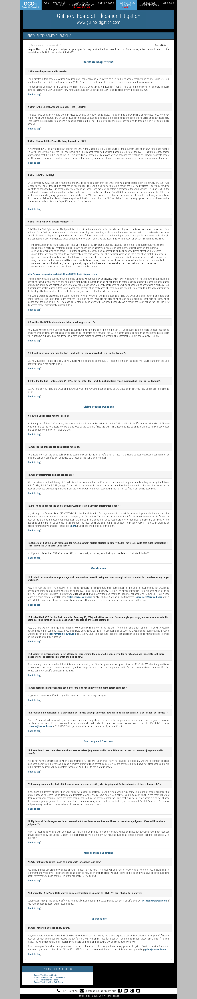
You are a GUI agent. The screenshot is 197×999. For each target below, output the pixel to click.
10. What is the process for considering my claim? (54, 446)
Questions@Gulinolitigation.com (100, 990)
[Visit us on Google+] (132, 990)
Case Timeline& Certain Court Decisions (81, 5)
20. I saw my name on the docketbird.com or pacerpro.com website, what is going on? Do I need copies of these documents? (93, 784)
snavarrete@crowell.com (148, 597)
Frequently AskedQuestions (126, 5)
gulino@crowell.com (155, 949)
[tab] (98, 107)
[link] (31, 5)
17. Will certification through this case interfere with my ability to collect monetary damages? (77, 687)
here (73, 525)
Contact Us (168, 2)
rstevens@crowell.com (80, 597)
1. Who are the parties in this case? (46, 71)
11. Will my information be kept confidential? (51, 474)
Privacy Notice (84, 996)
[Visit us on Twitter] (138, 990)
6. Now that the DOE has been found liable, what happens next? (61, 322)
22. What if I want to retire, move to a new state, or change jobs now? (64, 862)
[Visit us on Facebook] (120, 990)
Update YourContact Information (149, 3)
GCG (101, 996)
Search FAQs (160, 45)
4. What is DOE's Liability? (41, 175)
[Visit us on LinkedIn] (126, 990)
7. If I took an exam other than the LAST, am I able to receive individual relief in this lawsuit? (76, 353)
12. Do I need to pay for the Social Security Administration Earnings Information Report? (74, 505)
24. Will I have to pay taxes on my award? (49, 927)
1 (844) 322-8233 (69, 990)
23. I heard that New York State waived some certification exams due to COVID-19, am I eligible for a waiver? (85, 893)
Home (46, 2)
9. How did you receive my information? (48, 415)
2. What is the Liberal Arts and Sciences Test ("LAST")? (57, 107)
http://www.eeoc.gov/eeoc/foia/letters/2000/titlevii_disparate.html (63, 274)
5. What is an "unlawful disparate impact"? (50, 221)
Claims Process (106, 2)
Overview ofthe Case (59, 3)
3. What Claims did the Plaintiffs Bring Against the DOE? (57, 141)
